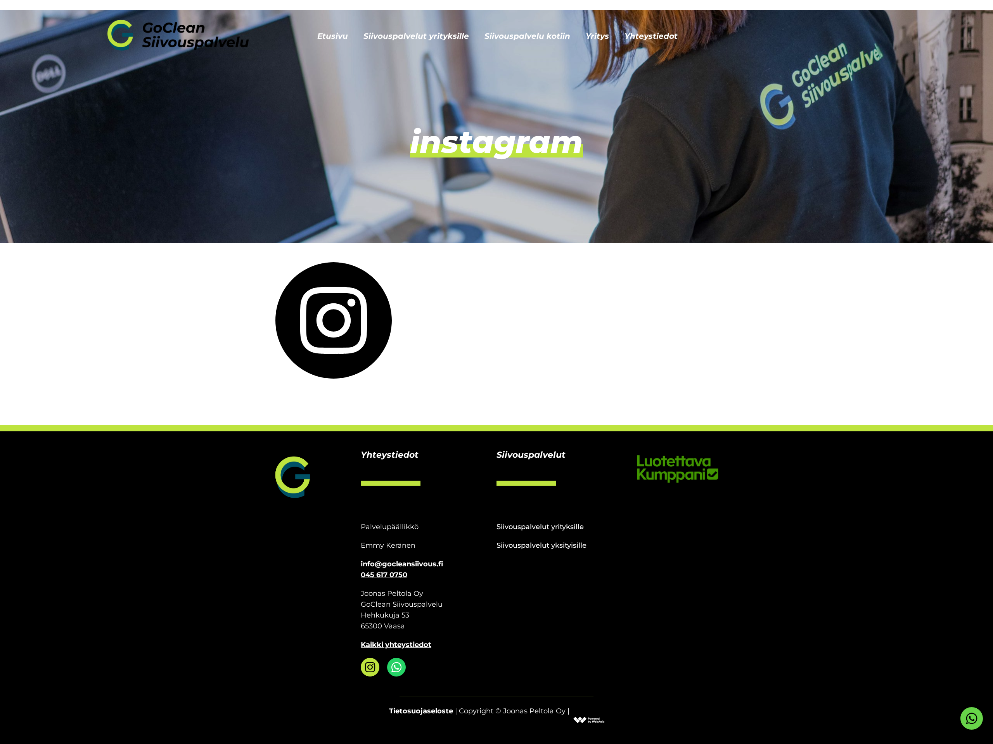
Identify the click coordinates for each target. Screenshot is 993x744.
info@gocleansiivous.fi (402, 564)
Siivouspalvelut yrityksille (416, 36)
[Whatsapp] (396, 667)
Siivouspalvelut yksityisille (541, 545)
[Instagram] (370, 667)
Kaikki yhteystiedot (396, 644)
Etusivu (332, 36)
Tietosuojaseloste (421, 711)
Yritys (597, 36)
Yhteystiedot (651, 36)
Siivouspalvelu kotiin (527, 36)
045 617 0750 (384, 575)
